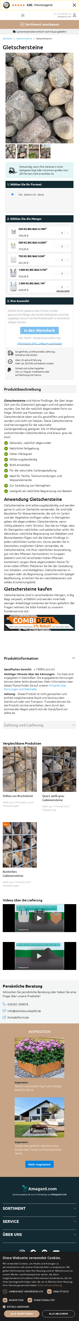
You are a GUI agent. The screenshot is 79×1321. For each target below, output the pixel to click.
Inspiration (21, 1082)
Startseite (7, 38)
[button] (39, 1306)
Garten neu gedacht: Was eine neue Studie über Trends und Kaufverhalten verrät (38, 1149)
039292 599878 (18, 1004)
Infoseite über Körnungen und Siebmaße (35, 687)
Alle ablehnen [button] (58, 1313)
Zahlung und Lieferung (23, 725)
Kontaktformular (18, 1017)
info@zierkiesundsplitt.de (24, 1011)
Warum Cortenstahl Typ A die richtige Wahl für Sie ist (38, 1088)
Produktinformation (21, 658)
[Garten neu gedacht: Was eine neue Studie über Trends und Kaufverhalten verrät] (39, 1117)
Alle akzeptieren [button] (22, 1313)
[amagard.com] (39, 1188)
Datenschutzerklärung (50, 1285)
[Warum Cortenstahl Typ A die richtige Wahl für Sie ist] (39, 1058)
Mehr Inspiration (39, 1164)
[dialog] (39, 1286)
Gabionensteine (24, 38)
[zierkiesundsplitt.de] (22, 15)
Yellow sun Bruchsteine (18, 796)
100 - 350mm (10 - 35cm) (31, 194)
